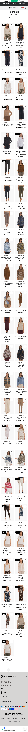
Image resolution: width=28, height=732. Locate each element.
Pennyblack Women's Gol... (7, 124)
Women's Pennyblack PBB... (7, 70)
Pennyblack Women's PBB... (7, 97)
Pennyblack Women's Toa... (21, 152)
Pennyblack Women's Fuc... (7, 497)
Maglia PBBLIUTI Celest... (21, 391)
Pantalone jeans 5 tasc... (7, 231)
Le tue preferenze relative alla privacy (14, 728)
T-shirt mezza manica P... (20, 443)
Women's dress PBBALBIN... (7, 632)
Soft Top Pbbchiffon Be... (7, 604)
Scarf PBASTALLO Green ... (20, 470)
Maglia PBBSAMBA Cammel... (20, 284)
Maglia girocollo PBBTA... (7, 310)
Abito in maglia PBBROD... (7, 283)
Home (2, 17)
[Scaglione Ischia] (14, 8)
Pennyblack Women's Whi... (7, 551)
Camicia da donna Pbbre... (21, 231)
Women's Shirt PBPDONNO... (20, 578)
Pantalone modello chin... (7, 205)
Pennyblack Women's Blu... (7, 469)
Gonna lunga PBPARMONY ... (7, 337)
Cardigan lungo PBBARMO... (20, 364)
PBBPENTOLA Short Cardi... (7, 43)
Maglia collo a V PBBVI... (20, 257)
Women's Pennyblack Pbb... (21, 605)
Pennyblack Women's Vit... (7, 151)
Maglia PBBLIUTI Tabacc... (21, 179)
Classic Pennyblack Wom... (21, 496)
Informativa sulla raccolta (8, 730)
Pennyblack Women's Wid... (21, 70)
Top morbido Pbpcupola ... (21, 336)
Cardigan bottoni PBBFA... (7, 391)
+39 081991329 (7, 685)
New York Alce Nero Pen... (7, 179)
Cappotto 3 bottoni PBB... (21, 310)
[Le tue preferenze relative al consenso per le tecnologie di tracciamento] (2, 729)
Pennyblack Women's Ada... (21, 125)
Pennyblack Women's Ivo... (7, 659)
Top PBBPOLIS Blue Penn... (20, 43)
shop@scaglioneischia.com (9, 689)
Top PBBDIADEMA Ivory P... (20, 97)
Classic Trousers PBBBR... (7, 524)
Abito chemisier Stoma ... (7, 443)
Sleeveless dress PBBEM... (21, 524)
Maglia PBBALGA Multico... (7, 364)
